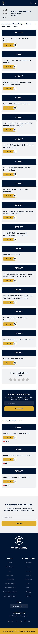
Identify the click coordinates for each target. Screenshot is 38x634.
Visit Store (14, 15)
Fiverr (28, 583)
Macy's (28, 575)
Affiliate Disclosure (10, 588)
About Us (10, 575)
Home (10, 563)
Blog (9, 571)
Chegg (28, 592)
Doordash (28, 563)
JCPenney (28, 579)
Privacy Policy (9, 583)
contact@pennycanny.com (19, 616)
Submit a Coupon (10, 596)
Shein (28, 567)
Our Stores (10, 567)
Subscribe (19, 409)
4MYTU (28, 596)
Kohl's (28, 588)
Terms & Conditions (10, 592)
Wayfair (28, 571)
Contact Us (10, 579)
